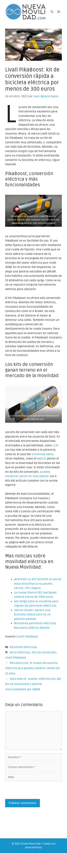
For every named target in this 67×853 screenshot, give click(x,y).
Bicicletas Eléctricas (23, 647)
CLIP (55, 445)
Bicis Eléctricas (20, 652)
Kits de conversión (44, 652)
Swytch (41, 458)
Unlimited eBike (43, 454)
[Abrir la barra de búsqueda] (52, 12)
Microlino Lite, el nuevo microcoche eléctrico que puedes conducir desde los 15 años (32, 668)
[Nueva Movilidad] (25, 11)
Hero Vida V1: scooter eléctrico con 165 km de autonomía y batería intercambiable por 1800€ (33, 684)
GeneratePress (33, 847)
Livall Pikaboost (27, 636)
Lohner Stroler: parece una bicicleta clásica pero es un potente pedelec (32, 614)
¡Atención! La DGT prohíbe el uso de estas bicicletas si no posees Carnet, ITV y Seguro (37, 583)
